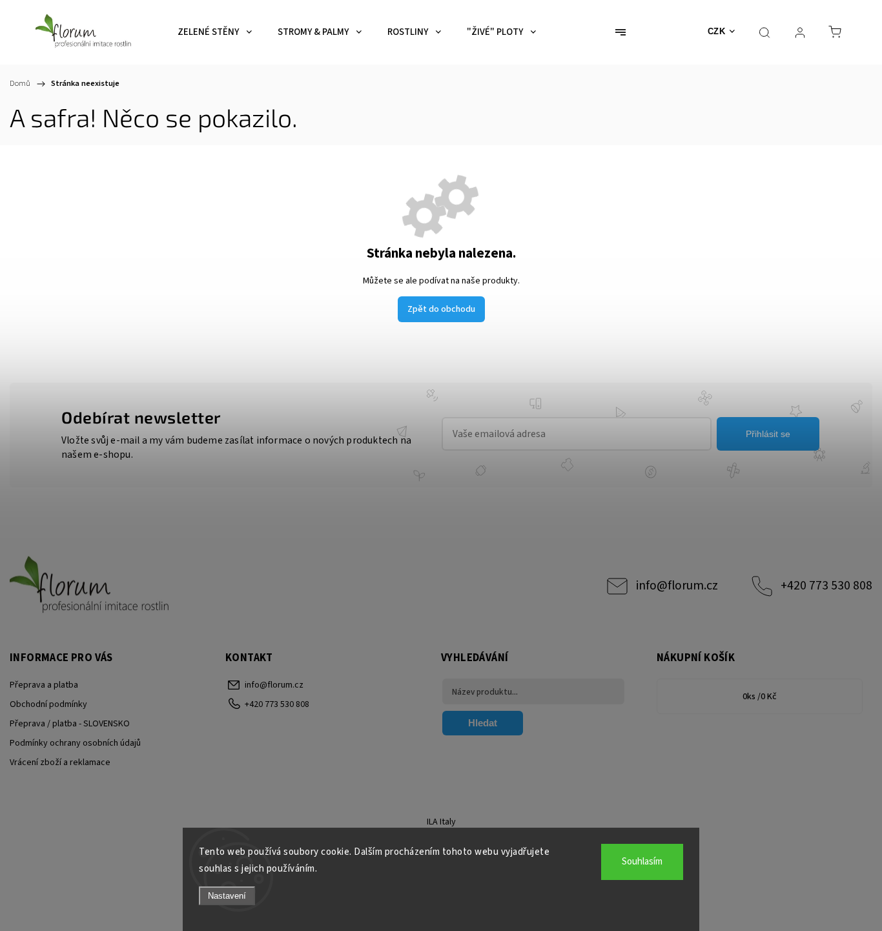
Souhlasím (642, 861)
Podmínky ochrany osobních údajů (75, 743)
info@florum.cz (677, 586)
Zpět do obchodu (441, 309)
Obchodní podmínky (48, 704)
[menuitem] (215, 32)
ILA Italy (441, 821)
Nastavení (227, 896)
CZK (717, 31)
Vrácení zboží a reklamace (60, 762)
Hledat (482, 722)
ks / (760, 696)
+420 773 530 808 (826, 586)
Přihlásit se (768, 434)
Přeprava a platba (44, 685)
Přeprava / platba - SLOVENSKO (70, 723)
